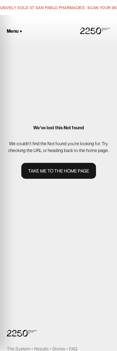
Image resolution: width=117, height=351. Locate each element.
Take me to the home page (58, 171)
